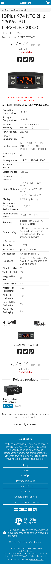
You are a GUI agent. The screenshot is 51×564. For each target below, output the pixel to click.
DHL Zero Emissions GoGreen (25, 501)
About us (25, 491)
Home (25, 470)
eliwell (21, 416)
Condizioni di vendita (25, 496)
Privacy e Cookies (25, 480)
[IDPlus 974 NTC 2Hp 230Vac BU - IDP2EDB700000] (25, 80)
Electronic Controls (10, 10)
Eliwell (23, 10)
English (17, 542)
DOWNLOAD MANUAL (25, 345)
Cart (24, 475)
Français (27, 542)
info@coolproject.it (37, 556)
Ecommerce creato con (26, 559)
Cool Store (25, 2)
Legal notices (25, 486)
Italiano (38, 542)
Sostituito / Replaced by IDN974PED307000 (25, 104)
